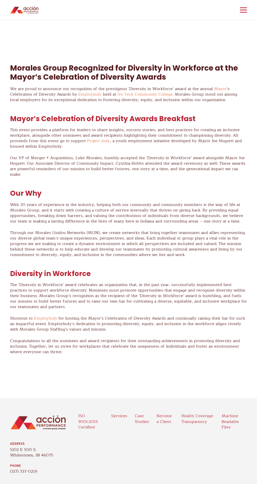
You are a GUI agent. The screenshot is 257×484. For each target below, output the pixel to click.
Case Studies (142, 419)
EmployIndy (90, 94)
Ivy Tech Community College (145, 94)
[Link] (24, 10)
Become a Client (164, 419)
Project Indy (98, 141)
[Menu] (243, 10)
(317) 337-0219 (23, 471)
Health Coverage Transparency (197, 419)
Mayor (220, 89)
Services (119, 416)
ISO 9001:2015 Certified (88, 421)
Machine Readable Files (230, 421)
